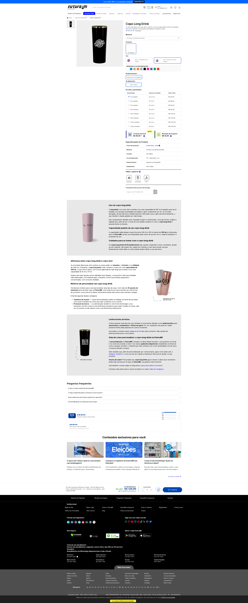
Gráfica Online (71, 573)
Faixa (87, 583)
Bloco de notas (129, 576)
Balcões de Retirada (78, 498)
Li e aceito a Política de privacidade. (123, 601)
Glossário (76, 587)
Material (129, 34)
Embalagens (148, 578)
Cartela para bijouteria (112, 583)
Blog (103, 511)
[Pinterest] (138, 521)
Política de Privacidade (72, 511)
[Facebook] (147, 521)
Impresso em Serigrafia (134, 77)
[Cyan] (131, 69)
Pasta (107, 573)
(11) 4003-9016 (71, 556)
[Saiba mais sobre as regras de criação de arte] (144, 136)
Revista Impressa (169, 573)
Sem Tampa (133, 84)
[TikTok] (141, 521)
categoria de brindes (137, 331)
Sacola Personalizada (131, 573)
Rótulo (88, 576)
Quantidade (147, 487)
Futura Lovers (178, 507)
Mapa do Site (69, 507)
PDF (146, 182)
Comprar (174, 490)
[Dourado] (134, 69)
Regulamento (163, 507)
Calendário (147, 576)
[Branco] (128, 69)
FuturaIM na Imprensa (147, 498)
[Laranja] (138, 69)
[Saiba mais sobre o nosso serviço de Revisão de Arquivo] (171, 136)
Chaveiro (128, 583)
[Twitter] (150, 521)
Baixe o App (90, 507)
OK (155, 192)
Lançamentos (168, 580)
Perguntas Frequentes (124, 498)
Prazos (143, 511)
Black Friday (167, 583)
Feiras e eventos (169, 578)
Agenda (146, 580)
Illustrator (129, 182)
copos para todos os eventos (151, 365)
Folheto (69, 578)
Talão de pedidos (130, 578)
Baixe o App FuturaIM (133, 531)
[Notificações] (175, 7)
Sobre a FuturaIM (107, 507)
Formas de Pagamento (75, 518)
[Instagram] (129, 521)
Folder (69, 580)
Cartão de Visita (72, 576)
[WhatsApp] (171, 7)
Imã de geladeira (111, 578)
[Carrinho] (179, 7)
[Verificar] (76, 535)
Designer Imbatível (115, 354)
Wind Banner (90, 580)
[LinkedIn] (135, 521)
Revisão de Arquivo (100, 498)
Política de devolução (127, 511)
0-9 (157, 587)
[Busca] (144, 7)
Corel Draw (138, 182)
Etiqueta (88, 573)
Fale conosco (91, 511)
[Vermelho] (158, 69)
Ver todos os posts (174, 476)
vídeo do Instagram (156, 369)
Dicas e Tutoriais (146, 507)
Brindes (146, 573)
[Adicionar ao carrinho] (158, 490)
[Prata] (141, 69)
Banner (88, 578)
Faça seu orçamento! (147, 2)
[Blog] (144, 521)
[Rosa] (148, 69)
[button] (153, 31)
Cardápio (147, 583)
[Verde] (155, 69)
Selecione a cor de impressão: (137, 66)
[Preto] (144, 69)
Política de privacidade (168, 597)
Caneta (127, 580)
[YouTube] (132, 521)
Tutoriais (170, 498)
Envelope (108, 576)
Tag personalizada (111, 580)
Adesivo (69, 583)
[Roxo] (151, 69)
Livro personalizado (170, 576)
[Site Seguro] (94, 535)
